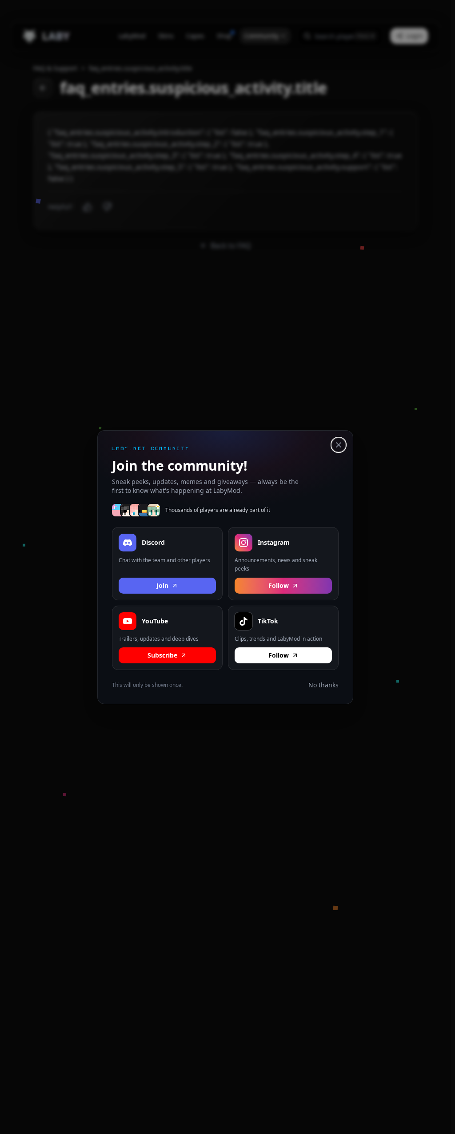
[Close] (338, 445)
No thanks (323, 685)
